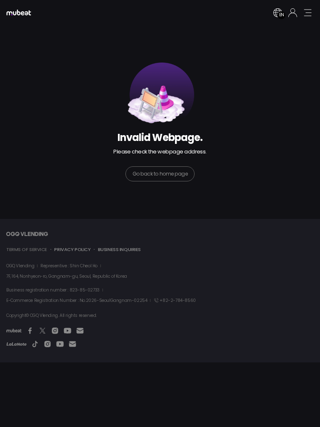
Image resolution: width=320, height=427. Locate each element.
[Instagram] (55, 331)
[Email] (80, 331)
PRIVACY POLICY (72, 249)
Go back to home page (160, 173)
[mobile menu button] (307, 12)
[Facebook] (30, 331)
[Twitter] (42, 331)
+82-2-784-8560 (177, 300)
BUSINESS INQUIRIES (119, 249)
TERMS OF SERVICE (26, 249)
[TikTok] (35, 344)
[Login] (292, 12)
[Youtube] (67, 331)
